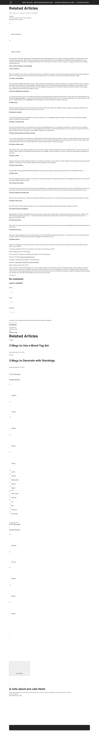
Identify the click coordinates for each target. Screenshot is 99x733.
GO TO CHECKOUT (14, 694)
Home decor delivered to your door (65, 2)
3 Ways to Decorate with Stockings (32, 360)
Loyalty (13, 471)
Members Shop (15, 480)
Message (11, 308)
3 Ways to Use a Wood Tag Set (29, 345)
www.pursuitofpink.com (27, 257)
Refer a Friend (14, 493)
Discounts (13, 497)
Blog (12, 505)
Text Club (13, 476)
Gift (12, 501)
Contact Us (14, 509)
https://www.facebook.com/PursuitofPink (27, 262)
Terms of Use (14, 513)
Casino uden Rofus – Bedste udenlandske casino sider (37, 2)
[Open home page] (10, 2)
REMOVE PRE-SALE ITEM (15, 695)
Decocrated (17, 374)
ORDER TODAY (13, 332)
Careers (13, 488)
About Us (13, 484)
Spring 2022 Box (21, 98)
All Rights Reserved (14, 379)
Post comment (12, 324)
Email (10, 298)
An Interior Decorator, (83, 2)
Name (10, 287)
